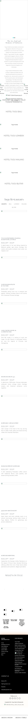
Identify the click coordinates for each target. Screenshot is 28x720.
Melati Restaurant (18, 662)
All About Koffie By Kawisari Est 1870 (20, 664)
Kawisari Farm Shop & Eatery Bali (19, 671)
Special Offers (4, 649)
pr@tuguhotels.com (5, 683)
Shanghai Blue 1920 (19, 650)
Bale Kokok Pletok (18, 658)
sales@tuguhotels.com (6, 689)
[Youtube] (4, 37)
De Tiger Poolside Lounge (20, 646)
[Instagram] (6, 37)
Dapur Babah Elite (19, 652)
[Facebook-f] (1, 37)
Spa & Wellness (4, 646)
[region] (14, 19)
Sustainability (4, 648)
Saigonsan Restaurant (19, 660)
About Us (3, 653)
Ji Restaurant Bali (18, 666)
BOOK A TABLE (4, 242)
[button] (13, 37)
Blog (2, 654)
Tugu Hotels (17, 641)
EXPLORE (14, 100)
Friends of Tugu (4, 651)
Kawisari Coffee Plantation (20, 672)
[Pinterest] (20, 698)
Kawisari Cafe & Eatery (19, 655)
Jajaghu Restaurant (19, 643)
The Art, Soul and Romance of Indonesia (14, 42)
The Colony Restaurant (20, 657)
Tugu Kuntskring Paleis (20, 648)
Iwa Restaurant (18, 668)
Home (2, 642)
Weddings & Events (5, 644)
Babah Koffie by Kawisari (20, 645)
